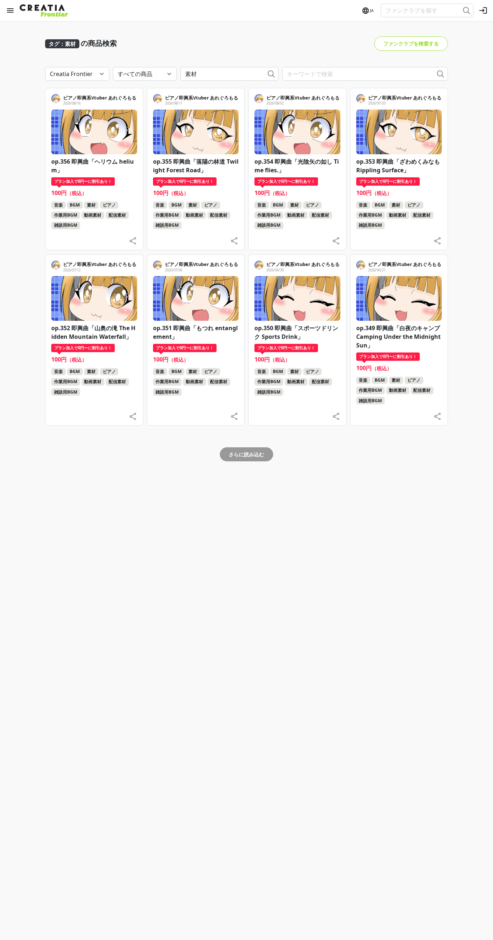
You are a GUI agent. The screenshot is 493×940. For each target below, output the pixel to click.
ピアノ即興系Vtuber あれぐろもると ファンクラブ (116, 97)
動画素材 (92, 215)
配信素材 (117, 215)
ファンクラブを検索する (411, 43)
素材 (91, 205)
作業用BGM (65, 215)
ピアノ (109, 205)
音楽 (58, 205)
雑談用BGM (65, 225)
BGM (75, 205)
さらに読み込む (246, 454)
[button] (367, 10)
